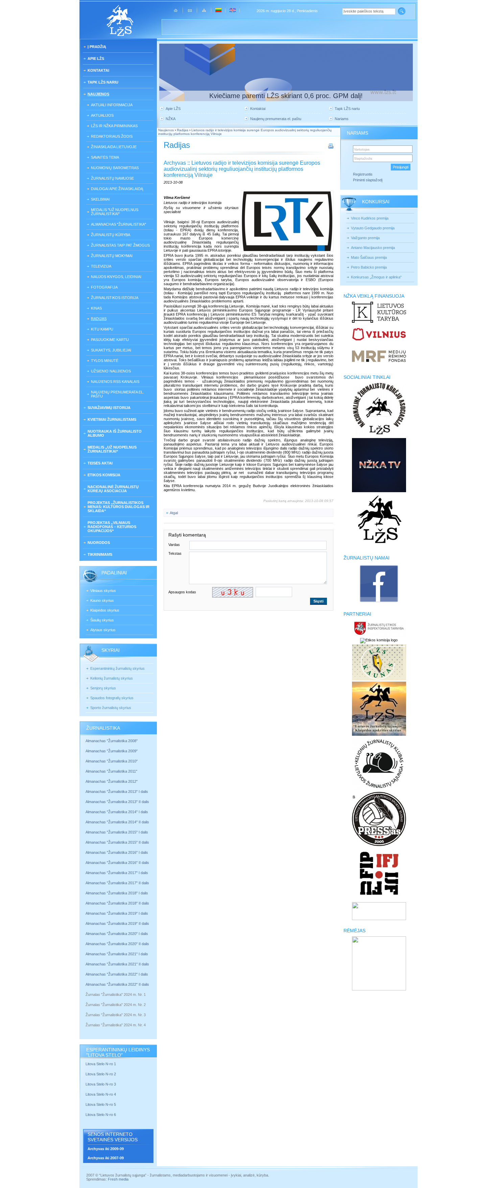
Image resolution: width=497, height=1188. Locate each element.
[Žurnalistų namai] (379, 602)
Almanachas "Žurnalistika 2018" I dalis (117, 893)
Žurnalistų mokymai (112, 256)
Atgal (174, 513)
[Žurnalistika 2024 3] (86, 1020)
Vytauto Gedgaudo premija (373, 228)
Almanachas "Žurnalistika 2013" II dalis (117, 802)
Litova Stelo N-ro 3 (101, 1084)
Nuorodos (99, 543)
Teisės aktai (100, 463)
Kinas (96, 308)
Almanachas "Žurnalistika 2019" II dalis (117, 923)
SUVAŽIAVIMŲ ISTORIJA (109, 408)
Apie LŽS (96, 58)
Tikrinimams (100, 554)
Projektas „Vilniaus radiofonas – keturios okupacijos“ (112, 527)
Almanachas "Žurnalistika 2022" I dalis (117, 974)
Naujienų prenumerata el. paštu (117, 394)
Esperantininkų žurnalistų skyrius (117, 668)
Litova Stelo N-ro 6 (101, 1115)
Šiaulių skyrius (102, 620)
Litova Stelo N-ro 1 (101, 1064)
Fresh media (118, 1179)
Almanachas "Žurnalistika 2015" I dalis (117, 832)
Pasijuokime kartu (110, 340)
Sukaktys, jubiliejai (111, 350)
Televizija (101, 266)
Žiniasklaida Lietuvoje (114, 147)
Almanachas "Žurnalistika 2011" (111, 771)
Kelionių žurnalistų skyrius (111, 678)
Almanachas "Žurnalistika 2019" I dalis (117, 913)
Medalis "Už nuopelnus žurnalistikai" (114, 212)
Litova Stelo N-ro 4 (101, 1094)
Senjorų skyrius (103, 688)
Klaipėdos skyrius (104, 610)
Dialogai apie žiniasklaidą (117, 189)
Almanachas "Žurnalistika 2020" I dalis (117, 934)
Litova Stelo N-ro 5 (101, 1104)
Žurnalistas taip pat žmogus (120, 245)
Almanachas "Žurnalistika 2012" (112, 781)
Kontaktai (98, 70)
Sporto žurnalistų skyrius (110, 708)
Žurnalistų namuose (112, 178)
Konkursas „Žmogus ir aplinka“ (376, 277)
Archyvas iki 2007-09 (106, 1158)
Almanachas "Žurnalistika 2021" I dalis (117, 954)
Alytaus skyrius (103, 630)
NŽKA (170, 119)
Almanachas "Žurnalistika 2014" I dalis (117, 812)
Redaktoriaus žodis (112, 136)
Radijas (98, 319)
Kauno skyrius (102, 600)
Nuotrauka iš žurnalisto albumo (115, 433)
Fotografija (104, 287)
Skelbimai (100, 199)
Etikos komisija (104, 475)
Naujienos (98, 94)
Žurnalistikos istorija (114, 298)
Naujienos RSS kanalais (115, 382)
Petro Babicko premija (369, 267)
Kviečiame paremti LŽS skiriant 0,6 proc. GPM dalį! (286, 95)
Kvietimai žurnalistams (112, 419)
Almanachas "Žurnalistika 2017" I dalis (117, 873)
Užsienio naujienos (111, 371)
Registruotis (363, 174)
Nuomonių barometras (115, 168)
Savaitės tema (105, 157)
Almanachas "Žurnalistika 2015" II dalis (117, 842)
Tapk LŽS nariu (103, 82)
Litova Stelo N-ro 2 (101, 1074)
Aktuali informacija (112, 105)
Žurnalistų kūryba (110, 235)
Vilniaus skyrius (103, 591)
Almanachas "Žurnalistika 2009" (112, 751)
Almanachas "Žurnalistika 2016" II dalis (117, 863)
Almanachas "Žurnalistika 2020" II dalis (117, 944)
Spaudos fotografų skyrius (112, 698)
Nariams (342, 119)
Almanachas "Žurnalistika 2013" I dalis (117, 792)
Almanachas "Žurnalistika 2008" (112, 741)
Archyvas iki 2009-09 (106, 1149)
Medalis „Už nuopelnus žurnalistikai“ (112, 449)
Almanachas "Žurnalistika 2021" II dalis (117, 964)
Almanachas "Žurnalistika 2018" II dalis (117, 903)
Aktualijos (102, 115)
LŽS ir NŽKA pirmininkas (114, 126)
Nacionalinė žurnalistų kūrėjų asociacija (113, 489)
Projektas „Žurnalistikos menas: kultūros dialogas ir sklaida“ (118, 507)
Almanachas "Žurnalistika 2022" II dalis (117, 984)
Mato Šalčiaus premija (369, 257)
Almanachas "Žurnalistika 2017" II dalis (118, 883)
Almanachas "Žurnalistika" (118, 224)
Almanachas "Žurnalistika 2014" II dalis (117, 822)
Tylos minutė (104, 361)
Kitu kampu (102, 329)
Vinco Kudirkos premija (369, 218)
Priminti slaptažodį (367, 180)
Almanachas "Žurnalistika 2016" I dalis (117, 852)
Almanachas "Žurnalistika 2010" (112, 761)
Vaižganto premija (365, 238)
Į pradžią (97, 47)
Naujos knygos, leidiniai (116, 277)
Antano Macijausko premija (373, 248)
